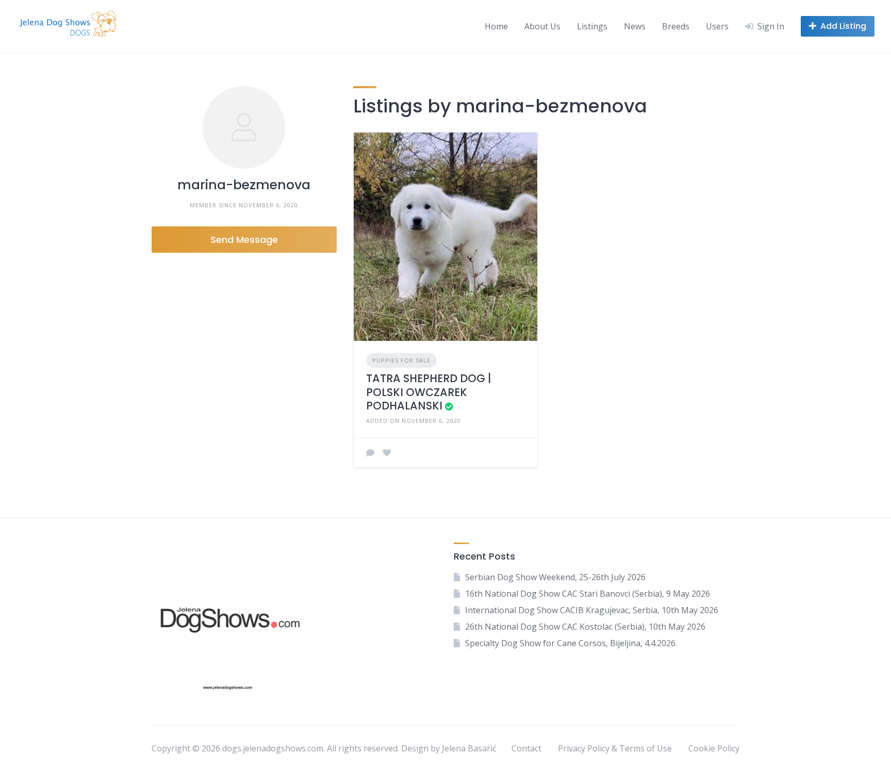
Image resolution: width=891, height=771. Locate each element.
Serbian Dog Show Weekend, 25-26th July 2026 (555, 577)
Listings (592, 26)
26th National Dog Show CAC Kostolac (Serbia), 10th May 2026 (585, 626)
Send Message (244, 239)
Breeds (675, 26)
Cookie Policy (713, 748)
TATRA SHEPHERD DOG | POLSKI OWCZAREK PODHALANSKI (428, 392)
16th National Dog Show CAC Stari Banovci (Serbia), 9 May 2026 (587, 593)
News (635, 26)
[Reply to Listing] (370, 453)
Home (496, 26)
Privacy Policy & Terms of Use (615, 748)
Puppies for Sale (401, 360)
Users (717, 26)
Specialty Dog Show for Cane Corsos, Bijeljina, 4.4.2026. (571, 643)
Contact (526, 748)
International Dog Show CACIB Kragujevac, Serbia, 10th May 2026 (591, 610)
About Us (542, 26)
